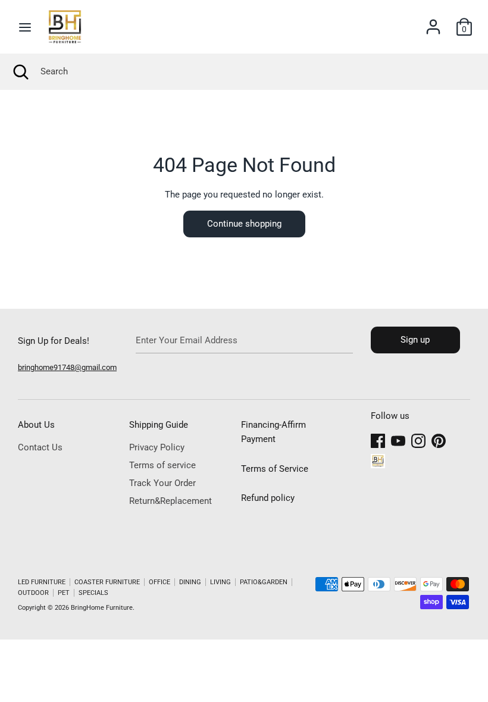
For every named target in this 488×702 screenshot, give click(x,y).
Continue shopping (244, 223)
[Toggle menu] (25, 27)
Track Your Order (162, 483)
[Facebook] (378, 439)
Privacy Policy (156, 447)
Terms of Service (274, 468)
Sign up (415, 339)
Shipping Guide (158, 424)
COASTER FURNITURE (107, 582)
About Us (36, 424)
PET (64, 593)
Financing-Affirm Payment (273, 431)
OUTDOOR (33, 593)
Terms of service (162, 465)
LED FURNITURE (41, 582)
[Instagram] (418, 439)
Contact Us (40, 447)
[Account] (433, 22)
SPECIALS (93, 593)
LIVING (220, 582)
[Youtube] (398, 439)
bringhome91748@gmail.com (67, 367)
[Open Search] (20, 71)
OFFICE (159, 582)
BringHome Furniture (102, 608)
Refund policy (268, 498)
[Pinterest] (438, 439)
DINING (190, 582)
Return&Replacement (170, 501)
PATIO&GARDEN (263, 582)
